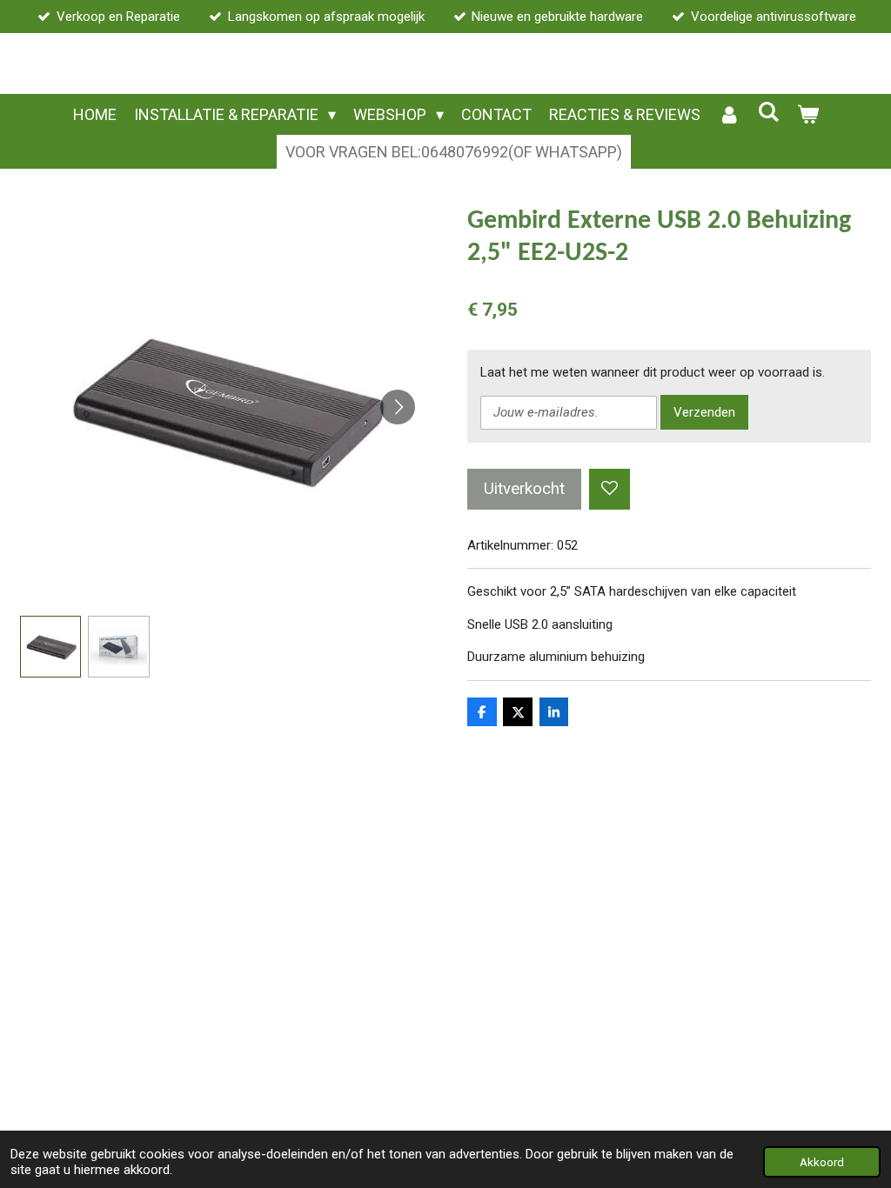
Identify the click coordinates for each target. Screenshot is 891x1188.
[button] (51, 646)
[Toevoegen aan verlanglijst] (609, 489)
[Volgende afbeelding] (397, 407)
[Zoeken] (767, 112)
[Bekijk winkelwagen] (807, 114)
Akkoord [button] (822, 1162)
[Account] (728, 114)
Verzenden (704, 412)
